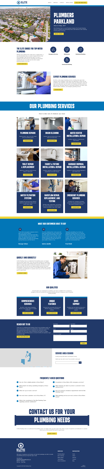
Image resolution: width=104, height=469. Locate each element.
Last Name (73, 324)
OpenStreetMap (38, 366)
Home (73, 454)
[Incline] (83, 466)
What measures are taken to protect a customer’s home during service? (70, 386)
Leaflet (31, 366)
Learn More (58, 89)
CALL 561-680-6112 (80, 2)
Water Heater (60, 457)
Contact (74, 459)
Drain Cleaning (61, 455)
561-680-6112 (19, 458)
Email (54, 329)
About (73, 455)
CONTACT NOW (22, 273)
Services (74, 457)
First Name (55, 324)
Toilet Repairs (60, 459)
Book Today (52, 433)
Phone (72, 329)
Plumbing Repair (61, 454)
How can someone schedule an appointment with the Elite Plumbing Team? (70, 391)
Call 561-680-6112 (23, 336)
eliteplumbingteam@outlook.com (24, 459)
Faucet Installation (62, 461)
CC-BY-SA (45, 366)
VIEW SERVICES (22, 64)
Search (80, 362)
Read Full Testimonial (19, 241)
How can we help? (57, 334)
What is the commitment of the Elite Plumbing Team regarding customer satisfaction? (32, 401)
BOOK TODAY (58, 34)
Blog (73, 461)
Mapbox (51, 366)
